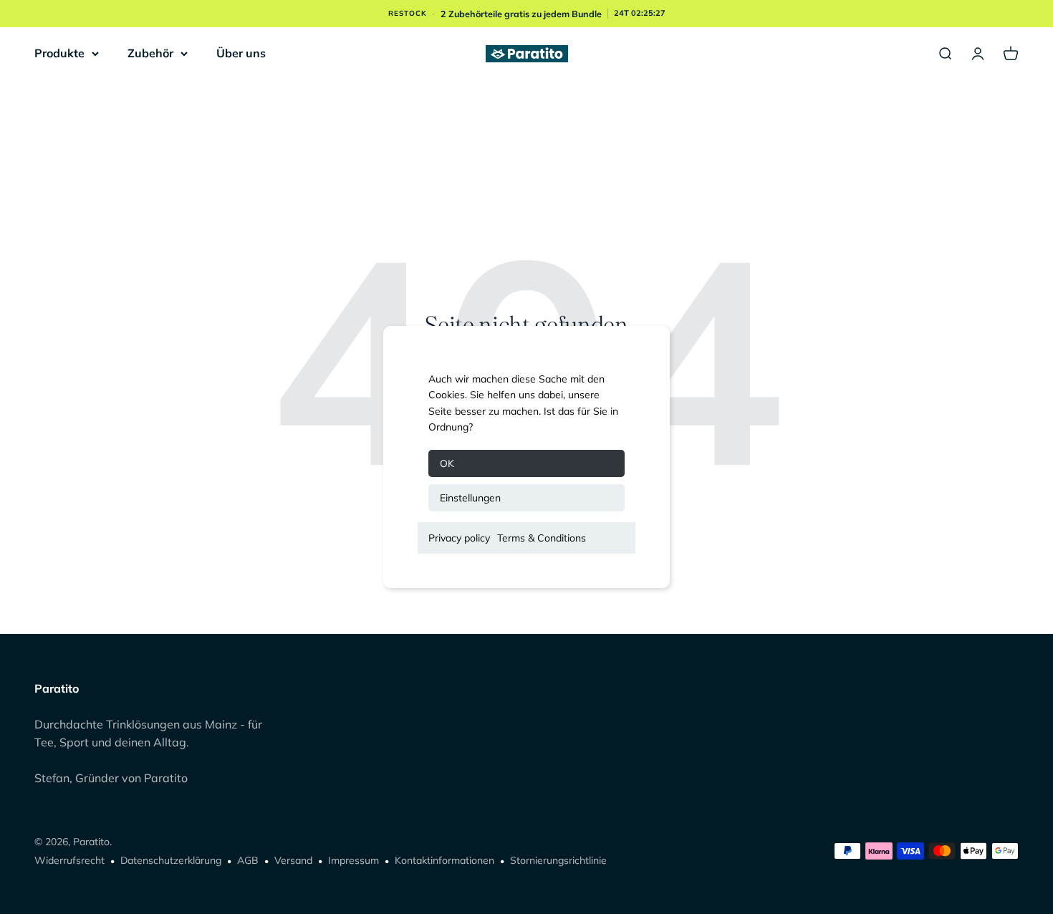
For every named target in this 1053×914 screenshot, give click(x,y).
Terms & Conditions (541, 537)
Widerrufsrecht (69, 860)
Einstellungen (470, 497)
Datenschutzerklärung (170, 860)
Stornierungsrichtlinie (558, 860)
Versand (293, 860)
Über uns (241, 53)
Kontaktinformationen (444, 860)
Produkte (59, 53)
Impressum (353, 860)
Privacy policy (459, 537)
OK (447, 463)
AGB (248, 860)
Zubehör (150, 53)
